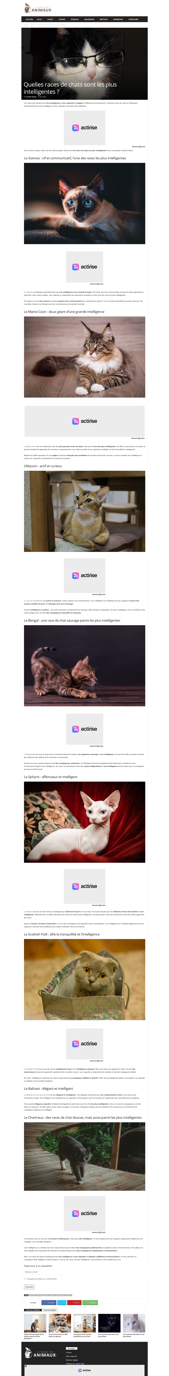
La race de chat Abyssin (33, 601)
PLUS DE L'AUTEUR (50, 1310)
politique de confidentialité (46, 1279)
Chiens (62, 19)
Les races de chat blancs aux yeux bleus (133, 1335)
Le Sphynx (28, 912)
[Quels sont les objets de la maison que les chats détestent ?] (35, 1323)
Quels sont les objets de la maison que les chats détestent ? (34, 1336)
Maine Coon (54, 1295)
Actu (39, 19)
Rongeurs (118, 19)
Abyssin (32, 1295)
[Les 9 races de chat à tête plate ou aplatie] (60, 1323)
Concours (133, 19)
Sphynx (69, 1295)
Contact (69, 1353)
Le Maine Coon (30, 446)
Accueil (29, 19)
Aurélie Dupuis (31, 97)
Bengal (46, 1295)
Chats (50, 19)
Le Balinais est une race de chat (36, 1095)
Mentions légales (72, 1360)
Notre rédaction (71, 1356)
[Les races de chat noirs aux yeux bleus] (109, 1323)
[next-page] (144, 1310)
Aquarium (89, 19)
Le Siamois (28, 292)
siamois (62, 1295)
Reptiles (104, 19)
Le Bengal (28, 754)
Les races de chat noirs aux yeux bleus (108, 1335)
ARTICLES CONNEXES (33, 1310)
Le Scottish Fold (30, 1069)
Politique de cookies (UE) (75, 1364)
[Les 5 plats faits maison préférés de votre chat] (84, 1323)
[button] (144, 19)
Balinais (39, 1295)
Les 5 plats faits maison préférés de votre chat (82, 1335)
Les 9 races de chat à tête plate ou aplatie (58, 1335)
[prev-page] (141, 1310)
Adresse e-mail (31, 1272)
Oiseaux (75, 19)
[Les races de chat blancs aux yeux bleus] (134, 1323)
